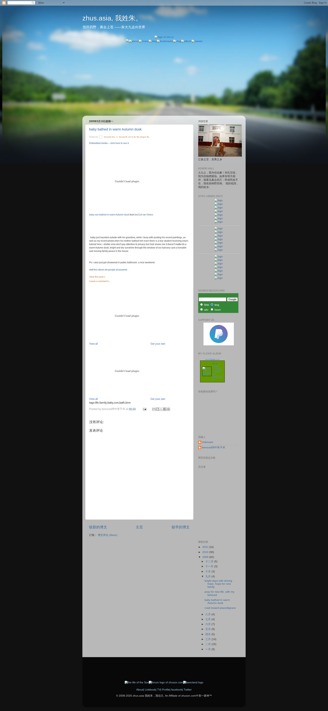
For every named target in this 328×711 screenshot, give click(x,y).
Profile (166, 689)
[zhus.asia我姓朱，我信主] (218, 214)
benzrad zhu (110, 137)
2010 (205, 552)
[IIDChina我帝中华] (218, 239)
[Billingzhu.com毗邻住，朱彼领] (218, 232)
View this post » (97, 277)
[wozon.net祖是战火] (218, 256)
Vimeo (149, 214)
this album (99, 269)
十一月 (209, 566)
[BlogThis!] (157, 409)
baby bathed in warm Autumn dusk (115, 129)
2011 (205, 547)
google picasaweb (118, 269)
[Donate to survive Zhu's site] (218, 344)
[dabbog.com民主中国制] (218, 263)
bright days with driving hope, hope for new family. (218, 583)
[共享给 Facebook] (165, 409)
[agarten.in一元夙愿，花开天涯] (218, 218)
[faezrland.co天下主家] (218, 259)
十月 (208, 571)
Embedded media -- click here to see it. (109, 143)
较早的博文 (181, 527)
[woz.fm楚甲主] (218, 278)
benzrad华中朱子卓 (213, 447)
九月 (208, 576)
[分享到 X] (161, 409)
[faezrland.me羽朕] (218, 211)
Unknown (207, 442)
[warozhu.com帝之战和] (218, 274)
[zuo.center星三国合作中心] (218, 270)
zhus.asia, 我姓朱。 (112, 18)
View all (93, 343)
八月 (208, 614)
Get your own (158, 343)
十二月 (209, 561)
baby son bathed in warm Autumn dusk (109, 214)
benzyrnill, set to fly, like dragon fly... (134, 137)
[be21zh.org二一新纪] (218, 200)
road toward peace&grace (220, 608)
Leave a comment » (99, 281)
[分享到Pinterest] (168, 409)
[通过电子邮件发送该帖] (144, 409)
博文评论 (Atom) (107, 535)
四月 (208, 634)
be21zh (139, 214)
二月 (208, 644)
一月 (208, 649)
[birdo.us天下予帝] (218, 246)
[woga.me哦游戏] (218, 267)
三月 (208, 639)
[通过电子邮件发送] (154, 409)
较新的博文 (98, 527)
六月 (208, 624)
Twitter (188, 689)
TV (159, 689)
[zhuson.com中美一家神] (218, 235)
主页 (139, 527)
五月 (208, 629)
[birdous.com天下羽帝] (218, 249)
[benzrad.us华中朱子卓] (218, 204)
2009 (205, 557)
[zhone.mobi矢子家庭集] (218, 242)
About (139, 689)
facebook (176, 689)
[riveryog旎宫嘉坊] (218, 221)
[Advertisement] (164, 69)
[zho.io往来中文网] (218, 207)
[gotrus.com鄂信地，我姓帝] (218, 228)
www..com (212, 359)
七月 (208, 619)
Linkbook (150, 689)
